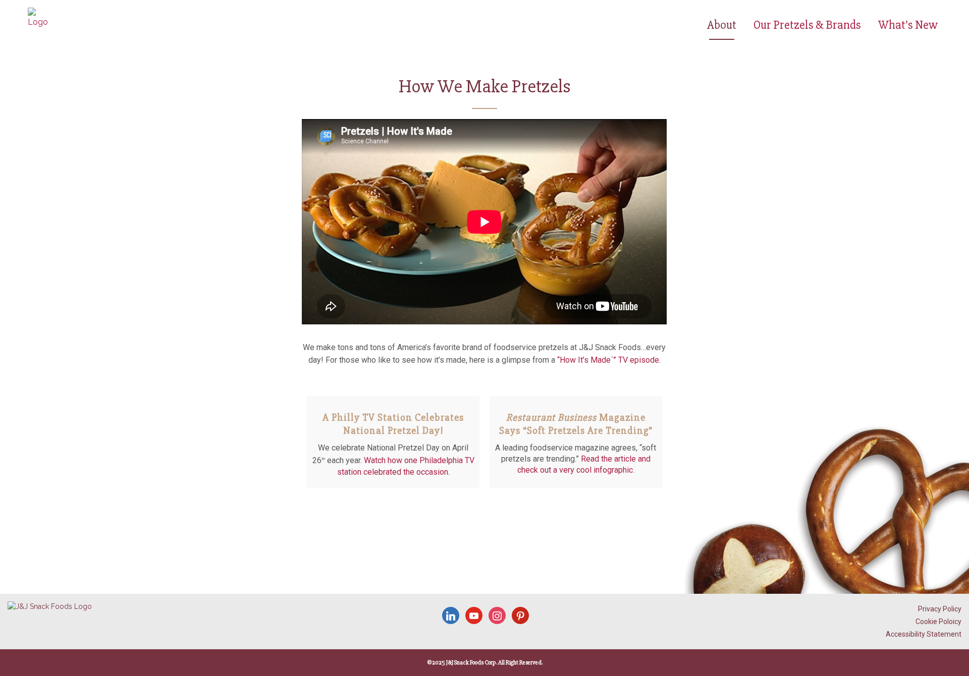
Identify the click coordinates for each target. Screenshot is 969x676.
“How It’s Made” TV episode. (609, 360)
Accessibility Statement (923, 634)
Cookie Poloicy (938, 621)
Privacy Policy (939, 609)
